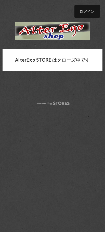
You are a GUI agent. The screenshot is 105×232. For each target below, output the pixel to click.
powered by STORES (52, 103)
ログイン (87, 11)
